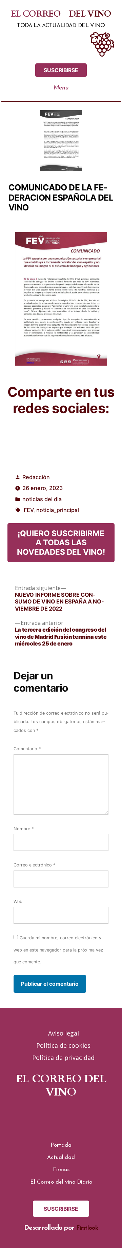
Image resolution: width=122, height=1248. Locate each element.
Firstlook (87, 1228)
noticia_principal (57, 510)
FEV (29, 510)
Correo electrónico (34, 864)
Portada (61, 1145)
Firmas (61, 1169)
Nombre (24, 828)
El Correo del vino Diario (61, 1182)
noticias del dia (42, 499)
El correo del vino (61, 14)
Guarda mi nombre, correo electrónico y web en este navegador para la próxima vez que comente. (58, 949)
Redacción (36, 477)
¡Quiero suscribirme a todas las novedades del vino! (61, 542)
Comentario (27, 748)
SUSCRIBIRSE (61, 70)
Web (18, 901)
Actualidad (61, 1157)
